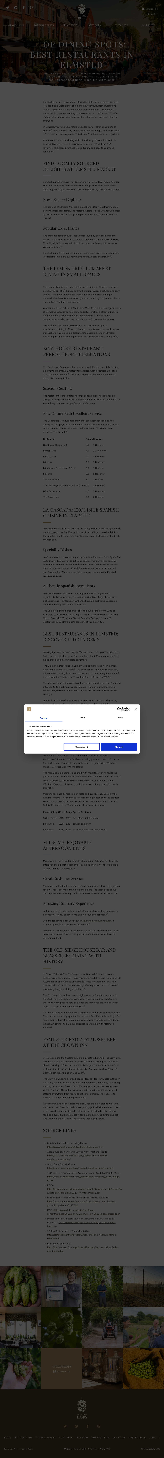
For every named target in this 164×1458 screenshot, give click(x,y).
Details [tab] (82, 718)
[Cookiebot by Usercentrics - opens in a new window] (119, 709)
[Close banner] (136, 709)
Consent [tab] (43, 718)
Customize (80, 747)
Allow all (118, 747)
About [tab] (120, 718)
